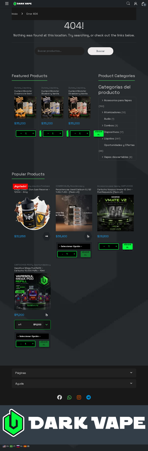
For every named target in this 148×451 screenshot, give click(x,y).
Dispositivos (111, 132)
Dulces (17, 88)
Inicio (15, 13)
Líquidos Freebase (41, 186)
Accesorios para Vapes (118, 100)
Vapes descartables (116, 157)
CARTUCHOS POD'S (23, 265)
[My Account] (136, 3)
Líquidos (26, 88)
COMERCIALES (62, 186)
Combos (109, 125)
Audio (107, 118)
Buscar (100, 51)
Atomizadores (112, 112)
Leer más (46, 236)
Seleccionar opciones (88, 236)
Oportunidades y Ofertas (119, 145)
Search (128, 3)
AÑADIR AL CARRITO (98, 134)
